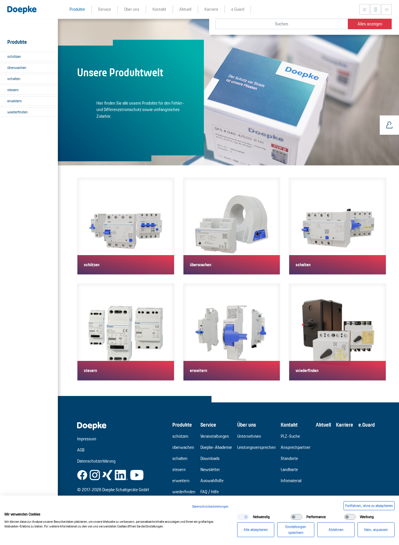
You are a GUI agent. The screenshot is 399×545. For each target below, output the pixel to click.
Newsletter (210, 469)
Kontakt (289, 425)
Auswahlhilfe (211, 480)
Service (208, 425)
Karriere (344, 425)
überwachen (16, 67)
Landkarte (289, 469)
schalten (13, 78)
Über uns (246, 425)
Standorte (289, 458)
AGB (80, 450)
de (387, 9)
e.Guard (366, 425)
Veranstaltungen (214, 436)
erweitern (14, 100)
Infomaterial (291, 480)
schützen (14, 56)
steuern (13, 89)
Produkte (182, 425)
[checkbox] (243, 517)
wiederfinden (17, 112)
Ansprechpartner (295, 447)
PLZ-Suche (290, 436)
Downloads (210, 458)
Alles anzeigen (370, 24)
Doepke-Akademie (216, 447)
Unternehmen (249, 436)
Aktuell (323, 425)
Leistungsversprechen (256, 447)
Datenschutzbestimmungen (210, 506)
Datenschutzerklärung (96, 461)
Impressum (86, 439)
